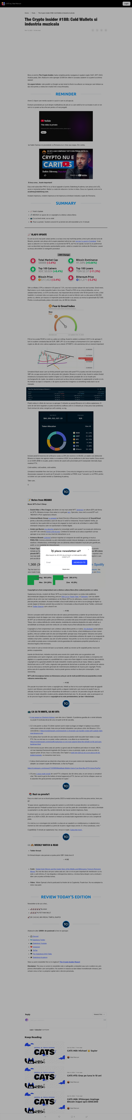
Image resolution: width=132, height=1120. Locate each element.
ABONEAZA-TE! (80, 562)
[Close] (88, 549)
